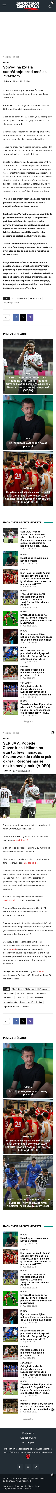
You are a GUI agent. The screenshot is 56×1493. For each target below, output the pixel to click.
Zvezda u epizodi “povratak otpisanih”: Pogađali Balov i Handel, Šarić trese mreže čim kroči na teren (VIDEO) (36, 708)
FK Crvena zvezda (19, 298)
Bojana (7, 81)
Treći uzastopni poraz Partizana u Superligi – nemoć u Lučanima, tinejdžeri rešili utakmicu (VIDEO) (34, 600)
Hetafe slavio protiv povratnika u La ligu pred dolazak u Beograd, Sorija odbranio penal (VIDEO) (34, 654)
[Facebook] (16, 317)
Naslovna (7, 57)
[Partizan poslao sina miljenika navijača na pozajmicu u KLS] (10, 672)
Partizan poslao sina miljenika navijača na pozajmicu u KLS (32, 672)
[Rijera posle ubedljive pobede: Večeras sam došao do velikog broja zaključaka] (10, 636)
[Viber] (30, 317)
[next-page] (10, 512)
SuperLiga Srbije (11, 302)
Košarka (27, 488)
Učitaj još (27, 721)
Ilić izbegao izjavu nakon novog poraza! (28, 444)
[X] (23, 317)
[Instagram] (28, 1467)
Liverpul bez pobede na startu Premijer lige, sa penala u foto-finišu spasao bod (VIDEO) (36, 619)
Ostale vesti (26, 683)
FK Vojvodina (35, 298)
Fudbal (16, 57)
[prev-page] (5, 512)
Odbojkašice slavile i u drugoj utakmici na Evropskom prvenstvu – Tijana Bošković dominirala (35, 690)
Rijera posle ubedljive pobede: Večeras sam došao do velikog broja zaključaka (36, 637)
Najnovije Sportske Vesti (22, 522)
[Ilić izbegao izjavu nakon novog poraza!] (28, 422)
